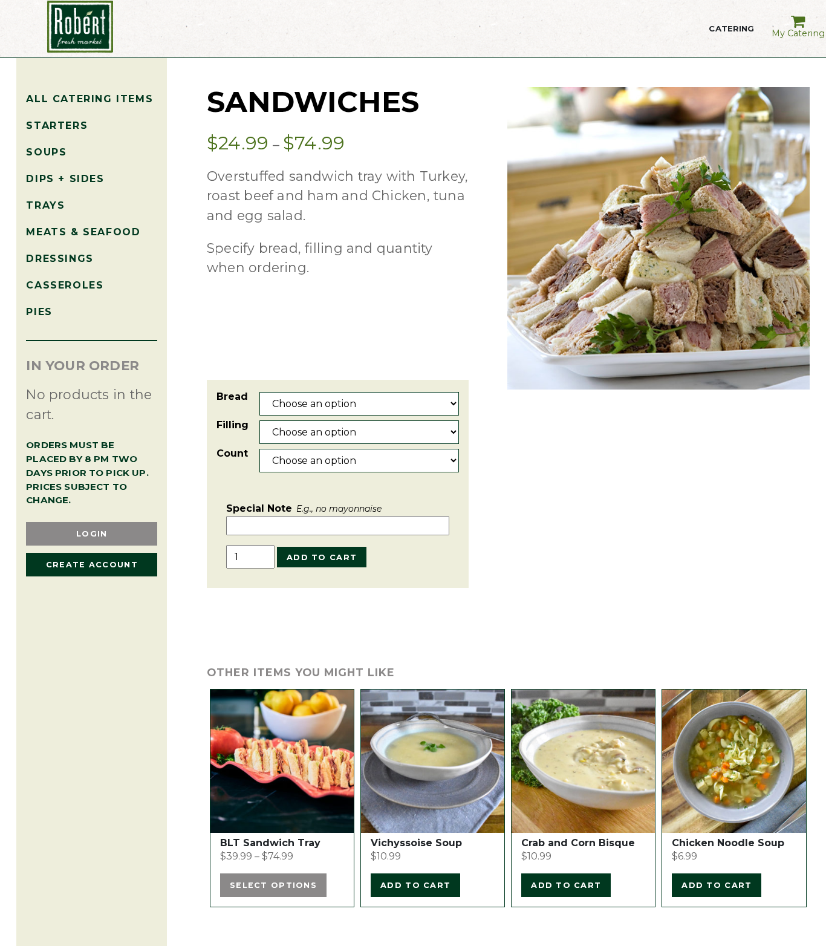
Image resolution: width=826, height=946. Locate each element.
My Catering (798, 33)
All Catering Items (89, 99)
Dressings (59, 258)
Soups (46, 152)
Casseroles (64, 285)
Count (232, 453)
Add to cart (322, 557)
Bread (232, 396)
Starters (57, 125)
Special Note (304, 508)
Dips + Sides (65, 178)
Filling (232, 425)
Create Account (92, 564)
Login (91, 533)
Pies (39, 312)
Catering (731, 37)
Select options (273, 885)
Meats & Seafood (83, 232)
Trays (45, 205)
